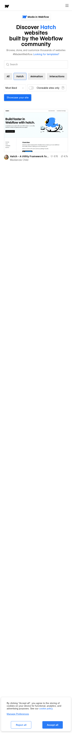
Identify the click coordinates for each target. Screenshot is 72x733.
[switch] (31, 88)
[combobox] (15, 87)
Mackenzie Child (19, 160)
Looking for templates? (46, 54)
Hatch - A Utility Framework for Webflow (29, 156)
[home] (6, 6)
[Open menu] (67, 5)
